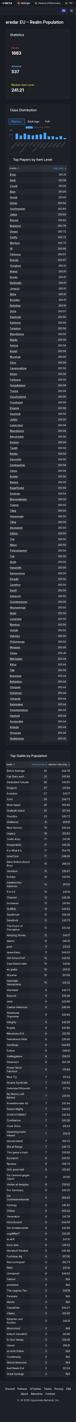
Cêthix (14, 533)
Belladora (16, 681)
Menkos (15, 242)
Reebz (14, 453)
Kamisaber (16, 704)
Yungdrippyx (17, 385)
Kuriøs (14, 277)
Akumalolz (16, 527)
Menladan (16, 658)
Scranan (15, 493)
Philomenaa (17, 641)
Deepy (14, 231)
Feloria (14, 345)
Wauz (13, 544)
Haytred (15, 715)
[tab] (17, 122)
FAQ (68, 1388)
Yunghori (15, 265)
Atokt (13, 561)
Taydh (14, 447)
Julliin (13, 419)
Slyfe (13, 311)
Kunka (14, 476)
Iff (11, 248)
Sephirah (15, 316)
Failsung (15, 379)
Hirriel (13, 203)
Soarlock (15, 413)
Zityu (13, 362)
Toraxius (15, 328)
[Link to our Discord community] (63, 11)
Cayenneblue (18, 368)
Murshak (15, 356)
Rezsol (14, 220)
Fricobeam (16, 402)
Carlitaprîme (17, 465)
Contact (50, 1393)
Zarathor (15, 584)
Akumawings (18, 607)
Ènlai (13, 174)
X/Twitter (35, 1388)
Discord (10, 1388)
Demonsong (17, 573)
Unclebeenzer (18, 601)
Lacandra (16, 618)
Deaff (13, 590)
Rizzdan (15, 299)
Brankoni (15, 225)
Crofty (13, 237)
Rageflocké (17, 487)
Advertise (37, 1393)
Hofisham (16, 692)
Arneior (14, 442)
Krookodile (16, 721)
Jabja (13, 214)
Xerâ (13, 180)
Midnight (25, 3)
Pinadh (14, 579)
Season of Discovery (49, 3)
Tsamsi (14, 504)
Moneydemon (18, 499)
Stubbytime (17, 738)
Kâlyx (13, 664)
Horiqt (13, 197)
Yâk (12, 670)
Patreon (22, 1388)
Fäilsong (15, 254)
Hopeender (17, 516)
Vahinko (15, 635)
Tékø (13, 510)
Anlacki (14, 727)
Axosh (13, 351)
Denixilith (15, 459)
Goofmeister (17, 208)
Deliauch (15, 596)
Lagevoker (16, 425)
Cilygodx (15, 687)
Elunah (14, 260)
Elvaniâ (14, 408)
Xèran (13, 373)
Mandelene (17, 334)
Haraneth (15, 567)
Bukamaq (15, 675)
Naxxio (14, 482)
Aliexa (13, 271)
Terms (48, 1388)
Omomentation (19, 710)
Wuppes (15, 647)
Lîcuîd (13, 185)
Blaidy (13, 339)
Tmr (12, 539)
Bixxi (12, 191)
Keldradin (16, 282)
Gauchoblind (18, 396)
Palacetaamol (18, 550)
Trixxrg (14, 391)
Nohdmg (15, 305)
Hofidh (14, 630)
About (24, 1393)
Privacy (58, 1388)
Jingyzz (15, 288)
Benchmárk (17, 436)
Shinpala (15, 732)
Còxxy (13, 470)
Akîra (13, 294)
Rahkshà (15, 322)
